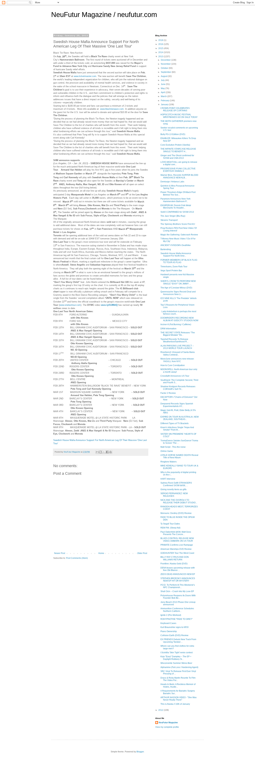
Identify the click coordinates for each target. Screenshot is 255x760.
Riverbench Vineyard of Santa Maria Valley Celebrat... (177, 353)
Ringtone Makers (168, 462)
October (165, 68)
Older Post (142, 553)
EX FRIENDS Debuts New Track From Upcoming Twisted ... (178, 640)
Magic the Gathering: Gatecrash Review (179, 234)
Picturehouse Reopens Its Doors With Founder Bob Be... (178, 596)
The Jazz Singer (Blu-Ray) (172, 216)
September (166, 72)
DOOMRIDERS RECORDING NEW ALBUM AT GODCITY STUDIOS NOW (179, 319)
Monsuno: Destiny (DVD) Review (176, 513)
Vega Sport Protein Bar (171, 270)
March (164, 96)
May (163, 88)
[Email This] (97, 452)
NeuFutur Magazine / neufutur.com (104, 14)
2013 (161, 56)
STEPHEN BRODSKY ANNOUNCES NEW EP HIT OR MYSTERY (177, 579)
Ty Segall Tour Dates (170, 524)
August (164, 76)
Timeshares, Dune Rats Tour (173, 266)
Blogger (140, 751)
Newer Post (59, 553)
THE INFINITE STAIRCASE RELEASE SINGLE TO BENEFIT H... (178, 150)
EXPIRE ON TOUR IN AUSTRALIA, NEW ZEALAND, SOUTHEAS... (179, 418)
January (165, 104)
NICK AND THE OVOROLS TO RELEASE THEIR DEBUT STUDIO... (178, 501)
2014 (161, 52)
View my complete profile (167, 727)
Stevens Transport (169, 220)
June (163, 84)
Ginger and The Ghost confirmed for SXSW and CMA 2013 (177, 156)
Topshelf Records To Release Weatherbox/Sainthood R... (174, 340)
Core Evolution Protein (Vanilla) (175, 145)
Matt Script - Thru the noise (173, 447)
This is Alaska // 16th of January (175, 704)
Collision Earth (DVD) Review (174, 635)
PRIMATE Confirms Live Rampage (176, 545)
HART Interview (167, 479)
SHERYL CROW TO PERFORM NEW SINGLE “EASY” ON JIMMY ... (178, 282)
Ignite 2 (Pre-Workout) (170, 615)
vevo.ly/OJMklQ (109, 305)
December (166, 60)
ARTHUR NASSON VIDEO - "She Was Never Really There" (178, 698)
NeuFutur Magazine (168, 722)
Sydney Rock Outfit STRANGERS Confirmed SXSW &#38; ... (176, 484)
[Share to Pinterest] (110, 452)
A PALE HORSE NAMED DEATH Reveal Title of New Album (179, 456)
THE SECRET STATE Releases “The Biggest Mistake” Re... (177, 333)
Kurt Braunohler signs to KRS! (174, 627)
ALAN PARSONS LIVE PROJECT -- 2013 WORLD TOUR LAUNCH (177, 347)
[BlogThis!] (100, 452)
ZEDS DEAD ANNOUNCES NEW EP (177, 574)
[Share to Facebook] (107, 452)
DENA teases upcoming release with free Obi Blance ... (177, 569)
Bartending (165, 249)
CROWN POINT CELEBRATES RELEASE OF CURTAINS (175, 109)
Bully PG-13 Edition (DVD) (172, 134)
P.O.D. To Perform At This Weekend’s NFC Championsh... (177, 586)
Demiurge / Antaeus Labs (172, 181)
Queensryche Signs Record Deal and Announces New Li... (178, 292)
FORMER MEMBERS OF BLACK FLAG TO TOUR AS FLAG (178, 261)
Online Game (166, 451)
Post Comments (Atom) (77, 558)
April (163, 92)
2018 (161, 40)
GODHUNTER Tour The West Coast (177, 553)
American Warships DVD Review (176, 549)
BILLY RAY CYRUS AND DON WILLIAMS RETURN (174, 558)
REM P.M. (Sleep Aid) (170, 528)
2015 (161, 48)
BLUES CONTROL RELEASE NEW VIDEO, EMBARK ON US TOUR (177, 539)
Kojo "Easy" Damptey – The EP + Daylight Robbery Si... (175, 657)
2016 (161, 44)
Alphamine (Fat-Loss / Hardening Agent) (179, 667)
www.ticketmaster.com (85, 76)
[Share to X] (104, 452)
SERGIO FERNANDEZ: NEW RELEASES (174, 494)
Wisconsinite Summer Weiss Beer (176, 663)
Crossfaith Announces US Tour (174, 376)
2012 (161, 710)
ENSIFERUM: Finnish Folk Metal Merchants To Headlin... (175, 206)
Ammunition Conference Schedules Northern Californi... (177, 609)
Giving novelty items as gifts (173, 489)
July (163, 80)
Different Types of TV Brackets (174, 423)
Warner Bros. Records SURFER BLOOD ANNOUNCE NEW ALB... (179, 176)
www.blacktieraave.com (112, 109)
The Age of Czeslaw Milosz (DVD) (176, 287)
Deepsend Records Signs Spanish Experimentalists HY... (176, 404)
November (166, 64)
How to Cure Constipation (172, 365)
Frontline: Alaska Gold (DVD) (174, 563)
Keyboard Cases (168, 623)
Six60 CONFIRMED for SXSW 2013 (177, 212)
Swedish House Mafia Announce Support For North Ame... (175, 254)
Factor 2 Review (168, 393)
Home (101, 553)
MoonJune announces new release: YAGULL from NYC (177, 360)
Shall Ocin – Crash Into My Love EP (177, 591)
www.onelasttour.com (70, 305)
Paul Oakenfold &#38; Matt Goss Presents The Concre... (175, 533)
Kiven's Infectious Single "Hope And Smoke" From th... (177, 428)
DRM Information (168, 328)
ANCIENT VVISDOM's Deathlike (175, 245)
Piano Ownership (168, 631)
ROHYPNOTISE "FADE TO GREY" (176, 619)
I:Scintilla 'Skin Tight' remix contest (176, 652)
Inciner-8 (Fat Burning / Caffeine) (175, 324)
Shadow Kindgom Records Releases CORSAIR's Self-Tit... (177, 387)
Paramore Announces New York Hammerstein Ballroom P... (175, 200)
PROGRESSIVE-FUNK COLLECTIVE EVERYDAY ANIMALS (178, 169)
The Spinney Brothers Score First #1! (177, 224)
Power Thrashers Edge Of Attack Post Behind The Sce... (178, 193)
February (165, 100)
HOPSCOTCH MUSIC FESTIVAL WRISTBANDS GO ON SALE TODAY (179, 115)
